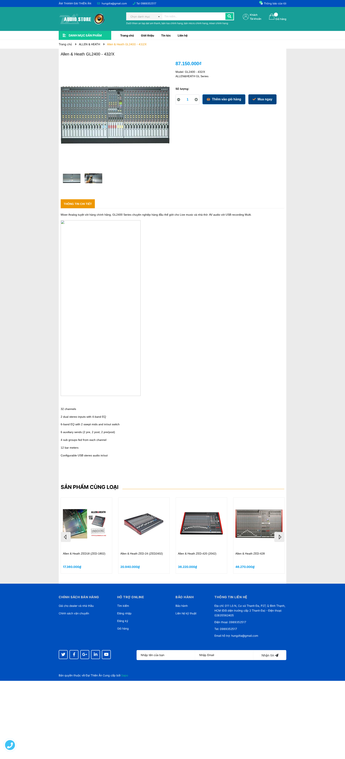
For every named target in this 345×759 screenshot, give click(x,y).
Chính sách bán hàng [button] (79, 597)
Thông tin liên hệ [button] (230, 597)
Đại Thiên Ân (94, 675)
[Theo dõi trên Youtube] (106, 654)
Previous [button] (66, 537)
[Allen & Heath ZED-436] (86, 524)
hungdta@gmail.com (114, 3)
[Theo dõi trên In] (95, 654)
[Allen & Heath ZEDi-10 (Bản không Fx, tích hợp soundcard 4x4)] (201, 524)
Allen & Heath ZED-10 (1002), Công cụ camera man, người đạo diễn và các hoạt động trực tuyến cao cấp (258, 557)
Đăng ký (122, 621)
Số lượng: (182, 88)
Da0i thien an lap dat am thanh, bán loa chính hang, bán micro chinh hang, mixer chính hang (177, 23)
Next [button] (279, 537)
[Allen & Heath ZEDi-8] (144, 524)
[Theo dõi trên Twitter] (63, 654)
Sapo (124, 675)
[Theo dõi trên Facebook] (73, 654)
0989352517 (148, 3)
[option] (71, 179)
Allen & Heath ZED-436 (77, 553)
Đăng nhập (124, 613)
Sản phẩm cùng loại (89, 487)
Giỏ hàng (123, 628)
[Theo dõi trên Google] (84, 654)
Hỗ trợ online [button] (130, 597)
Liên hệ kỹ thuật (185, 613)
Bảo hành (181, 605)
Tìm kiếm (123, 605)
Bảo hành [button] (184, 597)
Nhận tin (268, 655)
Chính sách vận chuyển (74, 613)
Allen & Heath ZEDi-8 (133, 553)
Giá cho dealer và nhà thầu (76, 605)
